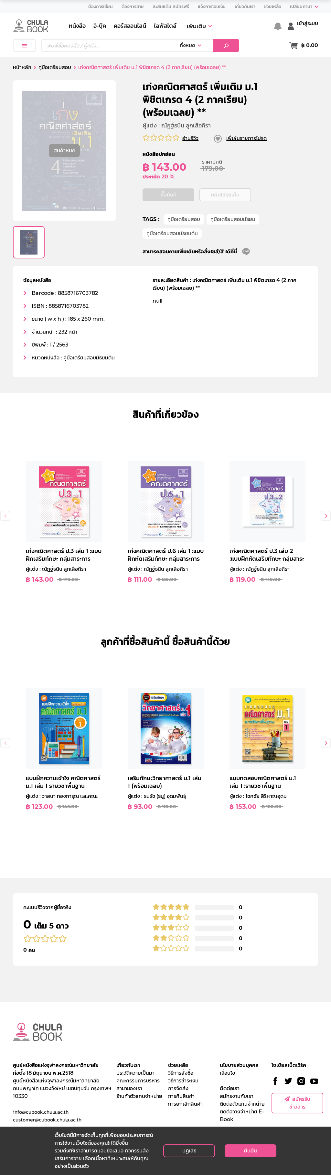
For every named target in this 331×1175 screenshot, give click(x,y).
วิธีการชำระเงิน (183, 1081)
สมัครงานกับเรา (236, 1096)
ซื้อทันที (168, 195)
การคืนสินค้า (181, 1096)
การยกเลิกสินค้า (185, 1104)
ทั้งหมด (187, 45)
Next (326, 516)
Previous (5, 516)
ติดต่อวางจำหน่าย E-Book (242, 1115)
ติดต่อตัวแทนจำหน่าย (242, 1104)
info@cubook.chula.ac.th (41, 1112)
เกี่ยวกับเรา (128, 1065)
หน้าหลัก (22, 67)
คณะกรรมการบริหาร (138, 1081)
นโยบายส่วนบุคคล (239, 1065)
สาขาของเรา (129, 1088)
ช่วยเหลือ (178, 1065)
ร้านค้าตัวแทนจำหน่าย (139, 1096)
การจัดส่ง (178, 1088)
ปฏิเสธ (189, 1151)
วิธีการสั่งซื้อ (180, 1073)
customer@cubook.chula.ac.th (47, 1119)
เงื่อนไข (227, 1073)
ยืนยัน (250, 1151)
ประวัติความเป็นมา (135, 1073)
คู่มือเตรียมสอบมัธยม (232, 219)
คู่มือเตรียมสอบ (183, 219)
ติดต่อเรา (230, 1088)
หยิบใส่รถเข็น (225, 195)
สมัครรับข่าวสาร (299, 1103)
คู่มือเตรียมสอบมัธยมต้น (172, 233)
